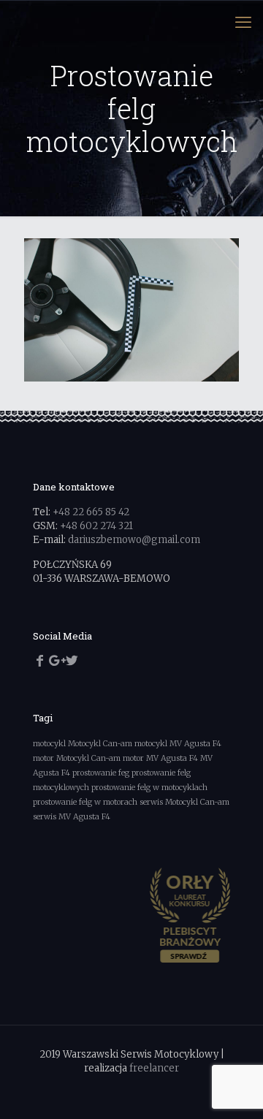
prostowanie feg (100, 773)
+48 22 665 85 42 (91, 512)
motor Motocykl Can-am (77, 758)
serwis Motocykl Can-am (184, 802)
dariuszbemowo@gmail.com (134, 540)
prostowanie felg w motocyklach (149, 787)
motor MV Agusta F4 (160, 758)
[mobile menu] (243, 22)
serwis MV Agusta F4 (71, 817)
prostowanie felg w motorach (85, 802)
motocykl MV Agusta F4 (177, 743)
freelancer (154, 1068)
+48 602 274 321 (96, 526)
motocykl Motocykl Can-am (82, 743)
